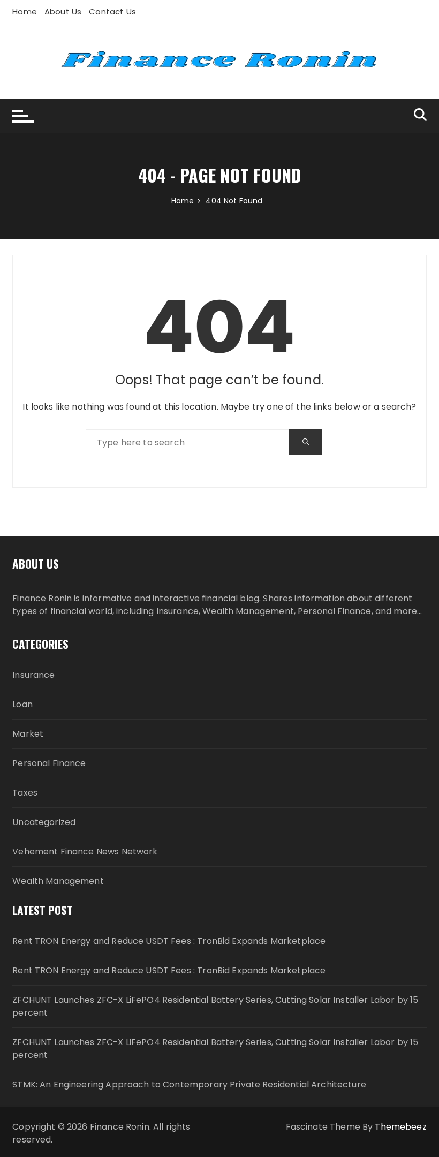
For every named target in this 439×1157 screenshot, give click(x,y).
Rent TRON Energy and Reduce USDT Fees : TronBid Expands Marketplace (169, 941)
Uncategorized (43, 822)
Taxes (24, 793)
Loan (22, 704)
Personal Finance (49, 763)
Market (27, 734)
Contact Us (112, 11)
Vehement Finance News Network (84, 851)
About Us (62, 11)
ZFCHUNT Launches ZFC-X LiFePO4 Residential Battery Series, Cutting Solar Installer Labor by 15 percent (215, 1006)
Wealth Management (58, 881)
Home (24, 11)
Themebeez (400, 1127)
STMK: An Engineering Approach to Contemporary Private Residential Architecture (189, 1084)
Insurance (33, 675)
